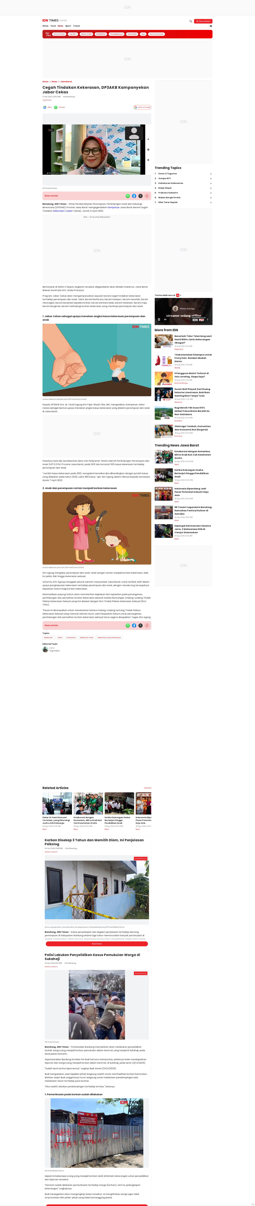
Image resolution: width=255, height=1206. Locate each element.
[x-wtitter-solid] (140, 196)
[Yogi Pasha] (45, 649)
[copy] (147, 196)
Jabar (69, 210)
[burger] (210, 26)
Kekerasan (59, 210)
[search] (190, 21)
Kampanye (113, 207)
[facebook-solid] (134, 196)
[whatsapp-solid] (128, 196)
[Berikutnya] (151, 787)
